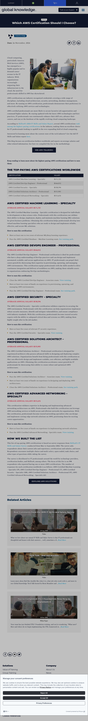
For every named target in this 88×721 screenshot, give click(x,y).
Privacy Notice (45, 687)
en (6, 711)
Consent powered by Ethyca (74, 711)
